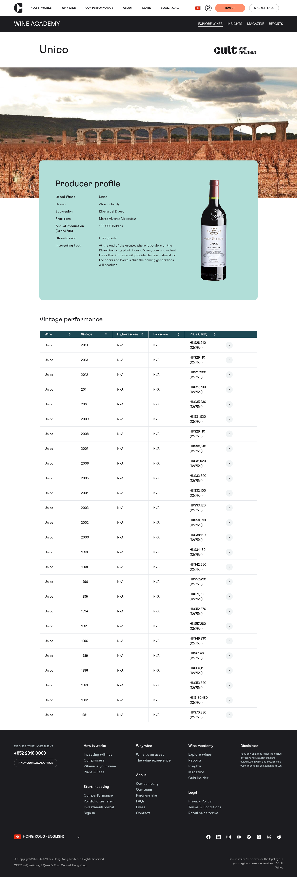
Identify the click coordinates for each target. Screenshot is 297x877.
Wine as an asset (150, 754)
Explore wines (200, 754)
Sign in (89, 813)
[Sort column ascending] (69, 334)
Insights (234, 24)
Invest (230, 8)
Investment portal (99, 807)
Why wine (68, 7)
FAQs (140, 801)
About (128, 7)
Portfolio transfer (98, 801)
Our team (144, 790)
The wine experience (153, 760)
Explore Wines (210, 24)
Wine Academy (200, 746)
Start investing (96, 787)
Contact (143, 813)
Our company (147, 784)
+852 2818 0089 (30, 753)
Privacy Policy (200, 801)
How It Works (41, 7)
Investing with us (98, 754)
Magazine (255, 24)
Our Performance (99, 7)
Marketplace (264, 8)
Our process (94, 760)
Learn (146, 7)
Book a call (170, 7)
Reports (276, 24)
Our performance (98, 795)
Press (140, 807)
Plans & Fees (94, 772)
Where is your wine (100, 766)
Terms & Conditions (204, 807)
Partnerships (147, 795)
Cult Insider (198, 778)
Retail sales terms (203, 813)
